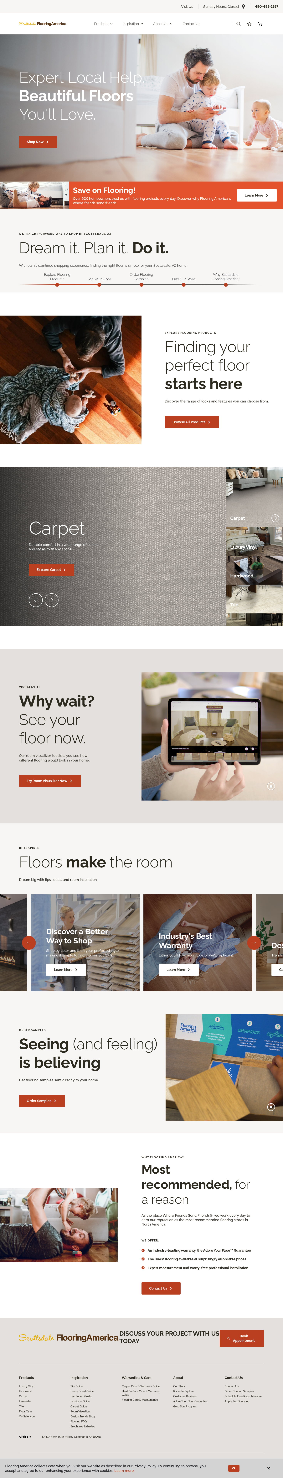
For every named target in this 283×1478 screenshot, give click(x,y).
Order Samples (39, 1101)
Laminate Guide (80, 1401)
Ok (234, 1468)
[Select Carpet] (275, 518)
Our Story (179, 1386)
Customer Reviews (185, 1396)
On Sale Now (27, 1416)
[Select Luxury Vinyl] (275, 547)
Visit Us (187, 7)
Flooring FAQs (78, 1421)
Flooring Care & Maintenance (140, 1399)
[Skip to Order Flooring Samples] (141, 285)
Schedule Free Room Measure (243, 1396)
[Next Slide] (52, 600)
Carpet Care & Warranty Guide (141, 1386)
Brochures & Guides (82, 1426)
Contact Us (191, 24)
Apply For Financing (237, 1401)
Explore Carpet (49, 570)
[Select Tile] (275, 605)
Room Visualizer (80, 1411)
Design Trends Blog (82, 1416)
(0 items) (260, 24)
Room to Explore (183, 1391)
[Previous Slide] (36, 600)
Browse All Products (189, 422)
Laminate (25, 1401)
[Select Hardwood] (275, 576)
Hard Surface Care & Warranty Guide (141, 1393)
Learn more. (124, 1471)
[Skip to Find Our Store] (184, 285)
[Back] (29, 943)
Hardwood (25, 1391)
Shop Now (35, 142)
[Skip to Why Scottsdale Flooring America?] (226, 285)
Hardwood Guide (80, 1396)
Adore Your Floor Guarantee (190, 1401)
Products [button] (101, 24)
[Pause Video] (271, 786)
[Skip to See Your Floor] (99, 285)
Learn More (254, 195)
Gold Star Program (185, 1406)
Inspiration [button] (131, 24)
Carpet (23, 1396)
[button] (238, 24)
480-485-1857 (266, 6)
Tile (21, 1406)
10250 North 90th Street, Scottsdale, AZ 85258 (71, 1436)
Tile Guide (76, 1386)
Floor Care (25, 1411)
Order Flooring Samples (239, 1391)
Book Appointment (244, 1338)
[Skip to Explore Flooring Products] (57, 285)
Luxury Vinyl (26, 1386)
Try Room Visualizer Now (47, 781)
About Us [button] (160, 24)
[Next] (254, 943)
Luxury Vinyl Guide (82, 1391)
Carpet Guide (78, 1406)
